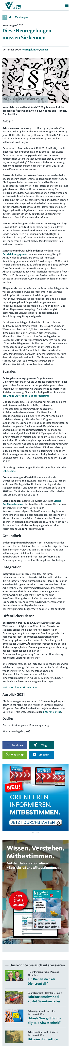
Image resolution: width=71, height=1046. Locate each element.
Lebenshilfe (9, 471)
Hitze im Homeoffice (43, 1039)
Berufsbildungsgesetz (15, 254)
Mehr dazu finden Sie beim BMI (19, 687)
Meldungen (21, 17)
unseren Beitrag (52, 711)
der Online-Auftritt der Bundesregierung (25, 395)
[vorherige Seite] (4, 17)
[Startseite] (9, 17)
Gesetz (44, 49)
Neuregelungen (30, 49)
